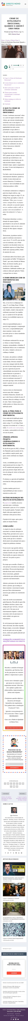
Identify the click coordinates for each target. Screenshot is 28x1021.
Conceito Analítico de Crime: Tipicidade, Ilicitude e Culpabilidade (13, 1002)
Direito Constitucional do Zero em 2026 (13, 982)
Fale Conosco (14, 1017)
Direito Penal (16, 34)
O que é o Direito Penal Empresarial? (13, 938)
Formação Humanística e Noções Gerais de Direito (14, 640)
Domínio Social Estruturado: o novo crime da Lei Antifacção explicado (14, 992)
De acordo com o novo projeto (15, 428)
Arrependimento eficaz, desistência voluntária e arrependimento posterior (14, 918)
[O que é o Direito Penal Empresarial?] (14, 929)
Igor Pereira (14, 32)
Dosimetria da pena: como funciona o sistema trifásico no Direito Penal (13, 878)
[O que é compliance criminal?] (14, 889)
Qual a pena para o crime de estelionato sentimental (12, 88)
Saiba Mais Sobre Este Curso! (14, 728)
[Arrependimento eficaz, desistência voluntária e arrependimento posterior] (14, 909)
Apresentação (10, 1013)
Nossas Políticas (20, 1015)
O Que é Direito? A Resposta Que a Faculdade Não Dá (12, 997)
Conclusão (7, 104)
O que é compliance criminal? (11, 898)
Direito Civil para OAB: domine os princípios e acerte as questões (11, 987)
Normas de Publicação (9, 1015)
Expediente (17, 1013)
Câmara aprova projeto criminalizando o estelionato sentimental (12, 94)
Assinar (14, 973)
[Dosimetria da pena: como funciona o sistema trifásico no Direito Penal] (14, 869)
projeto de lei (8, 503)
